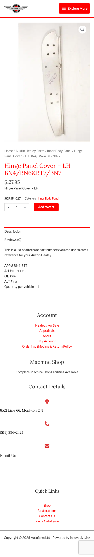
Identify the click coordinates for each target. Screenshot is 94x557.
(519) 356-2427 (11, 432)
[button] (82, 30)
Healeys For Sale (47, 325)
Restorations (47, 511)
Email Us (8, 455)
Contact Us (47, 516)
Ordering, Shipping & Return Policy (47, 346)
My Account (47, 341)
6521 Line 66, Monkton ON (21, 410)
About (47, 336)
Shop (47, 505)
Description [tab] (12, 231)
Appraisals (47, 330)
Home (8, 151)
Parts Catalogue (47, 521)
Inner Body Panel (59, 151)
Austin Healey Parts (30, 151)
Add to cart (46, 207)
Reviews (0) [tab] (12, 240)
